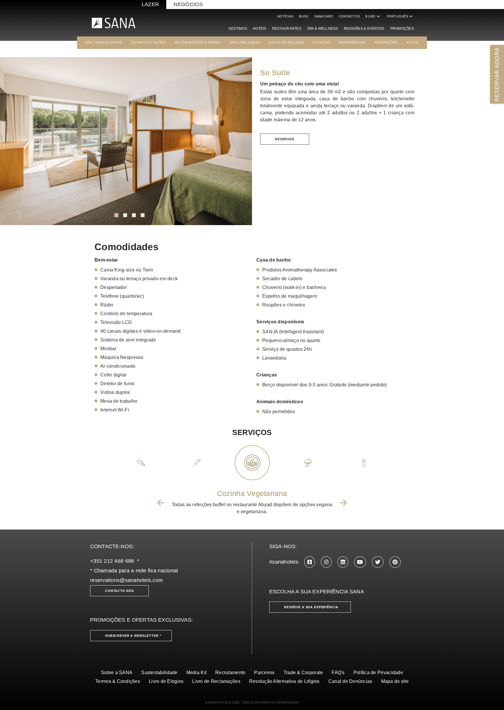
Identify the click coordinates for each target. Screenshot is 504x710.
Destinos (238, 29)
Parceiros (264, 672)
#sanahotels (283, 562)
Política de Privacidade (378, 672)
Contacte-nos (119, 590)
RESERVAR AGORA (497, 74)
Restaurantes (286, 29)
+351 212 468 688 (112, 561)
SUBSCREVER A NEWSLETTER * (133, 635)
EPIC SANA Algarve (104, 43)
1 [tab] (116, 215)
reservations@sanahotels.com (126, 580)
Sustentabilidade (159, 672)
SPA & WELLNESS (244, 43)
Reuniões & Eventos (364, 29)
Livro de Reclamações (216, 681)
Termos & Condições (117, 681)
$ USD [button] (373, 16)
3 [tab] (134, 215)
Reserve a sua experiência (311, 607)
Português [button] (400, 16)
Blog (303, 16)
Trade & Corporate (303, 672)
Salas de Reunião (286, 43)
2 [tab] (125, 215)
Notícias (285, 16)
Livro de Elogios (166, 681)
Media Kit (196, 672)
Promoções (402, 29)
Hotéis (259, 29)
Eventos (321, 43)
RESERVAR (284, 139)
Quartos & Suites (148, 43)
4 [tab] (143, 215)
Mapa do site (395, 681)
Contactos (349, 16)
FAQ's (338, 672)
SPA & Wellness (322, 29)
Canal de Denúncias (350, 681)
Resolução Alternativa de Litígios (284, 681)
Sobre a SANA (116, 672)
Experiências (352, 43)
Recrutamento (230, 672)
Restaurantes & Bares (197, 43)
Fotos (413, 43)
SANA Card (323, 16)
